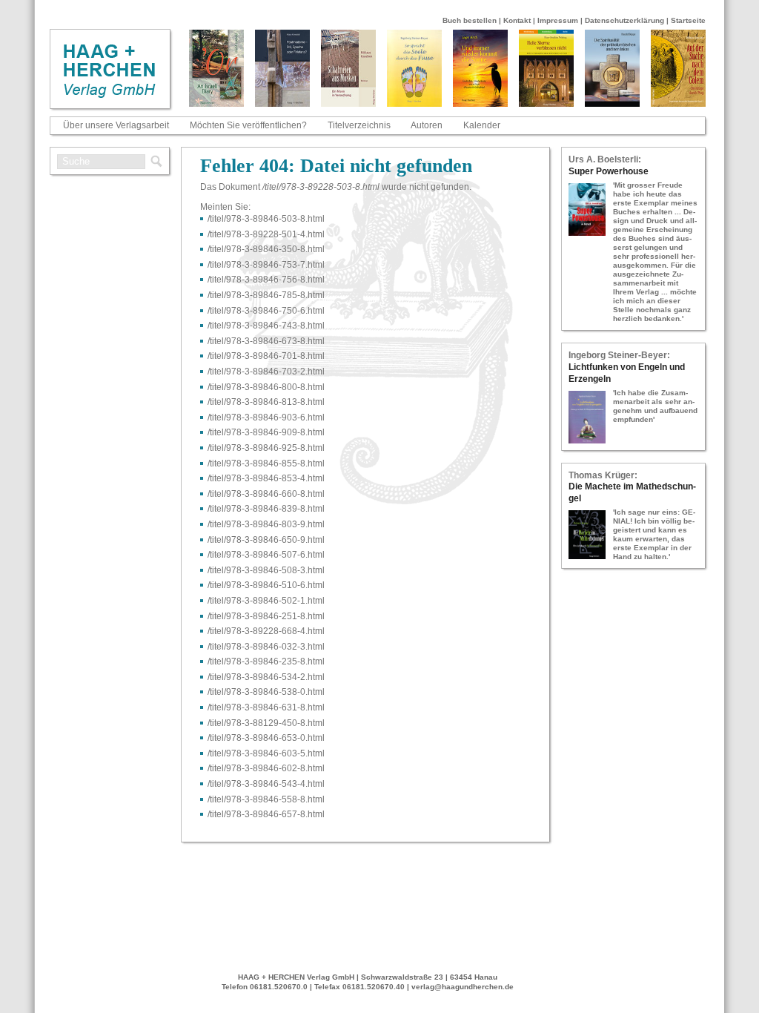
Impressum (557, 20)
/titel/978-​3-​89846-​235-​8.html (266, 661)
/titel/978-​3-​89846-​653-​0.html (266, 738)
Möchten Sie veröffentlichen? (248, 125)
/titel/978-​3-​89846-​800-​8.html (266, 387)
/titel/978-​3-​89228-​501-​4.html (266, 234)
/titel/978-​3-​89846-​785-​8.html (266, 295)
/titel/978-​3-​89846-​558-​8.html (266, 799)
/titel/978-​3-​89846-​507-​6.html (266, 555)
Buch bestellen (470, 20)
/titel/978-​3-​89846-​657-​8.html (266, 814)
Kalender (481, 125)
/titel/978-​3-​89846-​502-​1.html (266, 600)
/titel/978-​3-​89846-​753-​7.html (266, 265)
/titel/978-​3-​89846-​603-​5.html (266, 753)
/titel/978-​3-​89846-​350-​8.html (266, 249)
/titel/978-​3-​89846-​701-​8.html (266, 356)
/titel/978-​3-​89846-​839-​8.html (266, 509)
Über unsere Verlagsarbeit (116, 125)
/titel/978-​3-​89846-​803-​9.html (266, 524)
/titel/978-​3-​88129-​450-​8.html (266, 723)
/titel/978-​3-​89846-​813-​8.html (266, 402)
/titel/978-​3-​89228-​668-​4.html (266, 631)
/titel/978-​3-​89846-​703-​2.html (266, 371)
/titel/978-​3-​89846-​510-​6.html (266, 585)
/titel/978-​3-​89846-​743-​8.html (266, 325)
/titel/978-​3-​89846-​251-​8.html (266, 616)
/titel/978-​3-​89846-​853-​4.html (266, 478)
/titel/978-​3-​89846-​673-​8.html (266, 341)
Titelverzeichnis (359, 125)
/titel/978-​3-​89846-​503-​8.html (266, 219)
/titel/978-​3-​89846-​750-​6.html (266, 311)
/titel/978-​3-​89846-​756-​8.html (266, 279)
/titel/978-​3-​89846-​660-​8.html (266, 494)
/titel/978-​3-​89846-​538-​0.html (266, 692)
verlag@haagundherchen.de (462, 987)
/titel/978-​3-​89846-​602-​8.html (266, 768)
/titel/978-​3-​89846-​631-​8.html (266, 707)
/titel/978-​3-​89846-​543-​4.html (266, 784)
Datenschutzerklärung (624, 20)
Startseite (688, 20)
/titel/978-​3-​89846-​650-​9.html (266, 540)
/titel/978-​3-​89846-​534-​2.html (266, 677)
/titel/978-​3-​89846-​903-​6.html (266, 417)
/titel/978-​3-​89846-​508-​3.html (266, 570)
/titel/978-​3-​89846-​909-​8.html (266, 432)
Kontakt (517, 20)
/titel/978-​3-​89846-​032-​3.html (266, 646)
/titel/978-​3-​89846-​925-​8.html (266, 448)
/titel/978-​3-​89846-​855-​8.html (266, 463)
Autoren (427, 125)
